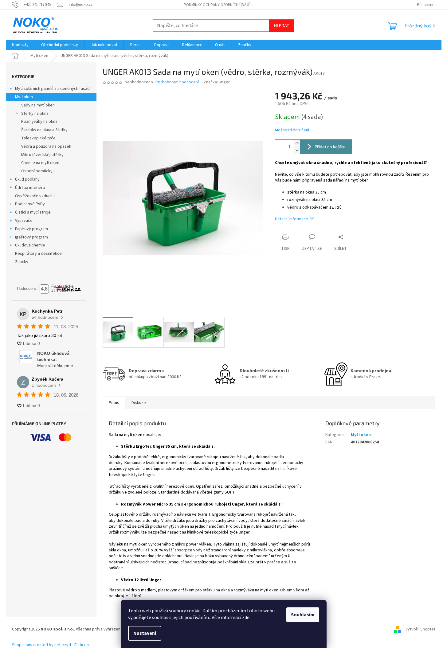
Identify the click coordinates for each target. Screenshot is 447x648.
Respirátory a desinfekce (38, 253)
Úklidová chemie (30, 245)
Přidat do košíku (330, 146)
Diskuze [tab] (138, 403)
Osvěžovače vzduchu (35, 196)
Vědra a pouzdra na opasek (46, 146)
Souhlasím (303, 614)
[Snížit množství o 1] (297, 150)
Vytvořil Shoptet (420, 629)
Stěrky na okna (35, 113)
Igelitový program (31, 237)
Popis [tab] (114, 403)
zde (245, 617)
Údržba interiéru (30, 188)
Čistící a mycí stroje (33, 212)
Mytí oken (24, 97)
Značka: (217, 82)
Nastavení (144, 633)
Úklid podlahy (27, 179)
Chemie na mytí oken (40, 163)
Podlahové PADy (30, 204)
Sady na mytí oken (38, 105)
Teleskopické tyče (38, 138)
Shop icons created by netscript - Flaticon (50, 645)
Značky (21, 262)
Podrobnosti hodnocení (177, 82)
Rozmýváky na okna (39, 121)
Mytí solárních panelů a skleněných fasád (52, 89)
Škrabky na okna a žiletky (44, 130)
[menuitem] (20, 45)
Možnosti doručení (292, 130)
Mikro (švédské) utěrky (42, 155)
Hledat (281, 25)
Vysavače (24, 221)
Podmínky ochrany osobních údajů (217, 5)
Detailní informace (291, 219)
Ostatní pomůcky (37, 171)
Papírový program (31, 229)
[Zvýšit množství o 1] (297, 143)
